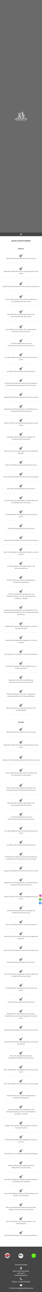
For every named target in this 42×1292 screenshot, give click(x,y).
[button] (21, 234)
